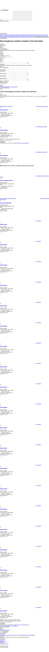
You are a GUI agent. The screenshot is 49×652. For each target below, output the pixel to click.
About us (2, 630)
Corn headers (21, 34)
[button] (24, 27)
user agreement (25, 143)
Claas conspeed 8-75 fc (6, 180)
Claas (2, 37)
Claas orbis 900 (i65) (5, 203)
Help (5, 630)
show (1, 85)
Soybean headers (23, 36)
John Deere (15, 37)
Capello (43, 36)
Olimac (31, 37)
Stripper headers (9, 36)
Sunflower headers (29, 34)
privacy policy (17, 143)
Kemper (20, 37)
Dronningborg (4, 109)
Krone (23, 37)
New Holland (27, 37)
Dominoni (6, 37)
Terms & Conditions (4, 635)
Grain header (3, 224)
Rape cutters (2, 36)
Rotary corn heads (44, 34)
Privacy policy (11, 635)
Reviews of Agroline (23, 635)
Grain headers (15, 34)
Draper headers (16, 36)
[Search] (22, 16)
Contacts (8, 630)
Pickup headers (36, 34)
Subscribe (2, 141)
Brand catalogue (31, 635)
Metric (5, 633)
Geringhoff (10, 37)
